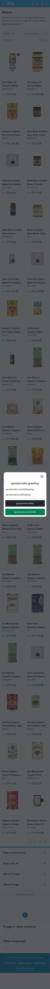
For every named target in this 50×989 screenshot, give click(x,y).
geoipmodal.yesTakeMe (25, 512)
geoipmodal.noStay (25, 503)
